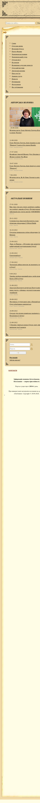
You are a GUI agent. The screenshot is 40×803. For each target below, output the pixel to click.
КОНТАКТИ (13, 370)
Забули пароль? (15, 360)
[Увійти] (18, 352)
